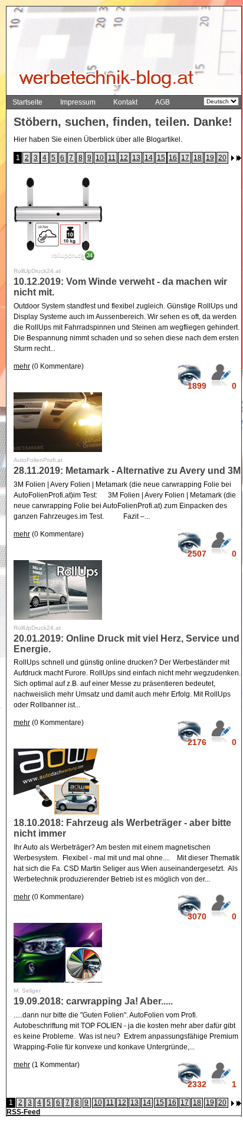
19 (210, 158)
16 (173, 158)
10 (100, 158)
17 (185, 158)
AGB (162, 102)
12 (124, 158)
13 (136, 158)
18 (197, 158)
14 (149, 158)
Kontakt (125, 102)
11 (112, 158)
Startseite (27, 102)
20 (222, 158)
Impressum (78, 102)
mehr (22, 366)
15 (161, 158)
